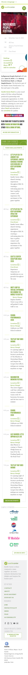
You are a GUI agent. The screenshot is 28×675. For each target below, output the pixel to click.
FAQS (6, 614)
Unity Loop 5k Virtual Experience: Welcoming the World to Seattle (17, 291)
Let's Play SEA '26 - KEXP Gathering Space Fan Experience (16, 212)
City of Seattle (7, 645)
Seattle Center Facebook (5, 623)
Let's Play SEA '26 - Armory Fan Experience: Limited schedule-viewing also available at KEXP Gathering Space (17, 162)
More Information (11, 132)
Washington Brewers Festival (16, 378)
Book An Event (10, 594)
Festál (7, 108)
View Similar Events (13, 148)
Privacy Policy (10, 608)
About (7, 591)
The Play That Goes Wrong (16, 340)
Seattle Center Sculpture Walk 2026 (16, 258)
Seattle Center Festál (8, 92)
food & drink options (13, 127)
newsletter (7, 111)
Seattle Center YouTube (14, 623)
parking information (12, 124)
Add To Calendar (10, 67)
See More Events (12, 500)
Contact (8, 588)
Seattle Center (8, 7)
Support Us (9, 597)
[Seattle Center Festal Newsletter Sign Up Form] (14, 115)
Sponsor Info (19, 553)
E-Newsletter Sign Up (13, 635)
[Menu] (24, 8)
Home (11, 563)
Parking (6, 58)
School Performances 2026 (15, 317)
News (6, 611)
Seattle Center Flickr (17, 623)
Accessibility (8, 63)
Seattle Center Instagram (8, 623)
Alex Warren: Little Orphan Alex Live (17, 435)
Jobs (6, 605)
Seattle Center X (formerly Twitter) (11, 623)
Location (7, 60)
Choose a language (8, 2)
